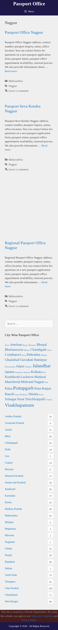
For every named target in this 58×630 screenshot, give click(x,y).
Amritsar (16, 345)
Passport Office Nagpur (24, 32)
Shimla (33, 394)
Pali (46, 382)
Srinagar (10, 399)
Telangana (10, 581)
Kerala (8, 502)
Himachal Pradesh (14, 475)
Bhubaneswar (14, 350)
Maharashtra (16, 81)
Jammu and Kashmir (15, 482)
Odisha (8, 548)
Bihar (7, 436)
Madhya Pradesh (13, 509)
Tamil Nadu (11, 575)
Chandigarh (38, 350)
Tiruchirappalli (35, 399)
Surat (20, 399)
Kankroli (27, 372)
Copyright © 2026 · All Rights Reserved (29, 626)
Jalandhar (42, 365)
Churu (49, 350)
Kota (44, 372)
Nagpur (13, 86)
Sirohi (41, 395)
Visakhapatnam (19, 405)
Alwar (7, 345)
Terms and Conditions (42, 616)
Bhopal (42, 345)
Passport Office (29, 3)
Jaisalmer (28, 367)
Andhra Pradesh (13, 416)
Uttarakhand (11, 594)
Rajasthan (10, 561)
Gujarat (8, 462)
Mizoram (9, 535)
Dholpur (44, 355)
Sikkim (8, 568)
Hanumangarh (10, 367)
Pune (37, 388)
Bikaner (27, 350)
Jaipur (20, 366)
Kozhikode (12, 377)
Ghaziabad (12, 360)
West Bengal (11, 601)
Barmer (25, 345)
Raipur (46, 388)
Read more (11, 71)
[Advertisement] (29, 211)
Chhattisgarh (11, 442)
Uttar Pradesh (12, 588)
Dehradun (33, 355)
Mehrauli (27, 382)
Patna (8, 388)
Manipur (9, 522)
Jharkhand (10, 489)
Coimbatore (13, 355)
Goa (7, 456)
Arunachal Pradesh (14, 423)
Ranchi (10, 394)
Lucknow (27, 377)
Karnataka (10, 495)
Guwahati (26, 360)
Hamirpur (40, 360)
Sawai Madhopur (21, 395)
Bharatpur (32, 345)
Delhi (7, 449)
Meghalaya (10, 528)
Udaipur (49, 399)
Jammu (10, 372)
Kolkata (36, 372)
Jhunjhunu (19, 372)
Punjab (8, 555)
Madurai (40, 377)
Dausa (24, 355)
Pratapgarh (23, 388)
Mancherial (12, 382)
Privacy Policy (29, 620)
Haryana (9, 469)
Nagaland (10, 542)
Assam (8, 429)
